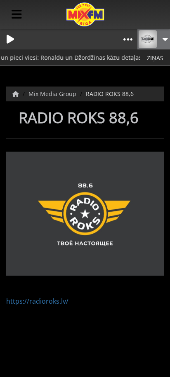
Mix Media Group (53, 94)
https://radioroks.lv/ (37, 301)
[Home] (16, 94)
